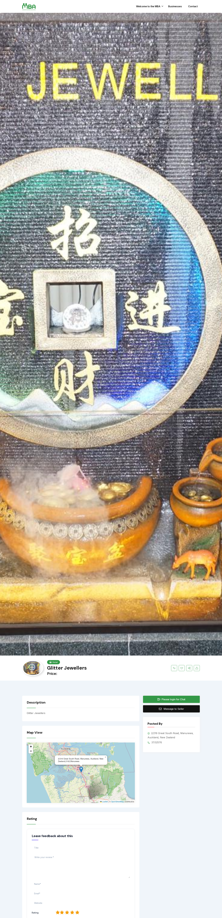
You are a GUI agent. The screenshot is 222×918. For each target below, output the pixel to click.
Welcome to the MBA (148, 6)
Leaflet (105, 801)
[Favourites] (182, 668)
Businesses (175, 6)
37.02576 (156, 742)
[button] (81, 770)
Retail (55, 662)
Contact (193, 6)
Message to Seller (174, 708)
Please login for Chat (173, 699)
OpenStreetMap (117, 801)
